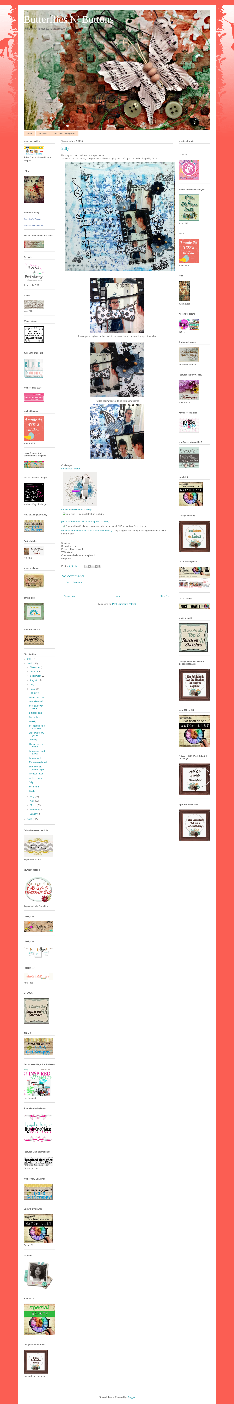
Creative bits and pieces (64, 133)
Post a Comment (74, 582)
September (35, 676)
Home (29, 133)
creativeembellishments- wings (76, 509)
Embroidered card (38, 762)
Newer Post (69, 596)
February (34, 809)
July (32, 684)
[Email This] (86, 566)
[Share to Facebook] (96, 566)
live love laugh (36, 773)
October (34, 671)
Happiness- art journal (36, 745)
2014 (30, 819)
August (34, 680)
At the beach (35, 778)
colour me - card (37, 697)
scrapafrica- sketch (70, 468)
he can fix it (35, 758)
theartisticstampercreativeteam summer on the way (86, 530)
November (35, 667)
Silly (31, 782)
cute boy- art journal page (36, 768)
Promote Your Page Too (33, 225)
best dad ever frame (36, 707)
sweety (32, 721)
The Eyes (34, 692)
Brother (32, 791)
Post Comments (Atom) (124, 604)
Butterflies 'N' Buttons (32, 219)
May (32, 796)
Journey (33, 739)
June (32, 689)
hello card (34, 786)
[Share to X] (92, 566)
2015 (30, 663)
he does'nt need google (37, 752)
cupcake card (35, 701)
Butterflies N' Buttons (69, 19)
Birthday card (35, 712)
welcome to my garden (36, 734)
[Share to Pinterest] (99, 566)
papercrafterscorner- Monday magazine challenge (85, 521)
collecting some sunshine (37, 727)
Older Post (164, 596)
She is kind (34, 717)
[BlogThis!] (89, 566)
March (33, 805)
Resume (43, 133)
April (32, 801)
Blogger (131, 1397)
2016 (30, 659)
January (34, 814)
